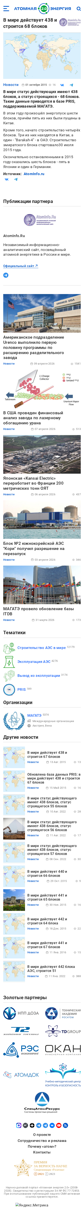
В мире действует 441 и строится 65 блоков (47, 897)
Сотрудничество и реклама (42, 1140)
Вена (48, 725)
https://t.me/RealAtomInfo (5, 275)
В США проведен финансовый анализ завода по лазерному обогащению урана (33, 418)
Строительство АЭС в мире (41, 648)
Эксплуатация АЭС (33, 661)
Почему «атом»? (42, 1146)
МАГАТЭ (34, 715)
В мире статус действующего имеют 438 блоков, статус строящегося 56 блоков (52, 826)
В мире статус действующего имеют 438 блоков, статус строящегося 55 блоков (52, 802)
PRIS (21, 689)
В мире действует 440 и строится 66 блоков (47, 873)
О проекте (42, 1134)
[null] (62, 85)
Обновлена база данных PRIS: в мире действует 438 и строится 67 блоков (54, 778)
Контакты (42, 1152)
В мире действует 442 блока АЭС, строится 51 (51, 969)
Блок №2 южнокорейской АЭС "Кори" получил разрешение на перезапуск (33, 548)
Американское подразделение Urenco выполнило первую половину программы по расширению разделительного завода (33, 347)
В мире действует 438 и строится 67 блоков (47, 754)
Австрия (38, 725)
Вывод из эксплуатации (38, 675)
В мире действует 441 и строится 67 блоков (47, 945)
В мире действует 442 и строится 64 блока (47, 921)
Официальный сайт (18, 266)
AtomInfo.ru (34, 174)
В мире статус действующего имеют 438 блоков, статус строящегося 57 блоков (52, 850)
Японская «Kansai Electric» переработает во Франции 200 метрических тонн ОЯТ (33, 483)
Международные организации (53, 721)
